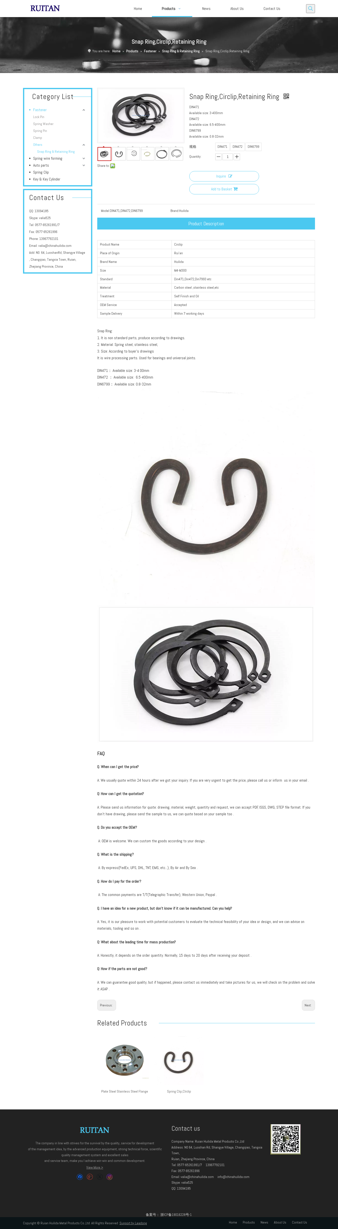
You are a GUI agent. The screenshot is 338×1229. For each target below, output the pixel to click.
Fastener (40, 109)
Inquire (221, 176)
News (264, 1222)
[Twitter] (100, 1177)
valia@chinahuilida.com (55, 245)
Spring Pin (40, 130)
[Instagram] (109, 1177)
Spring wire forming (47, 158)
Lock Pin (38, 117)
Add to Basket (221, 189)
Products (249, 1222)
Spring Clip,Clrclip (179, 1091)
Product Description (206, 223)
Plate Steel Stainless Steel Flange (124, 1091)
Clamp (37, 137)
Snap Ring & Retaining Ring (56, 151)
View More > (94, 1167)
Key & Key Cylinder (46, 179)
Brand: (174, 210)
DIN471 (222, 146)
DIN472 (237, 146)
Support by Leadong (133, 1223)
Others (37, 144)
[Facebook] (80, 1177)
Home (233, 1222)
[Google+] (90, 1177)
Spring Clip (41, 172)
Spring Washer (43, 124)
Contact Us (299, 1222)
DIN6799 (253, 146)
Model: (105, 210)
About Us (280, 1222)
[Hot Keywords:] (310, 8)
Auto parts (41, 165)
